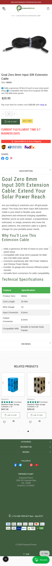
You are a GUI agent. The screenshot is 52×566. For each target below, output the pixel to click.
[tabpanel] (13, 401)
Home (13, 15)
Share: (5, 154)
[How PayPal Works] (21, 528)
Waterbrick (5, 399)
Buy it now (27, 121)
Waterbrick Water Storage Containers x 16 (36, 406)
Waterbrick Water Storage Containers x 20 (10, 406)
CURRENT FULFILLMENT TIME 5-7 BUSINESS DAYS (20, 131)
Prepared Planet (26, 8)
